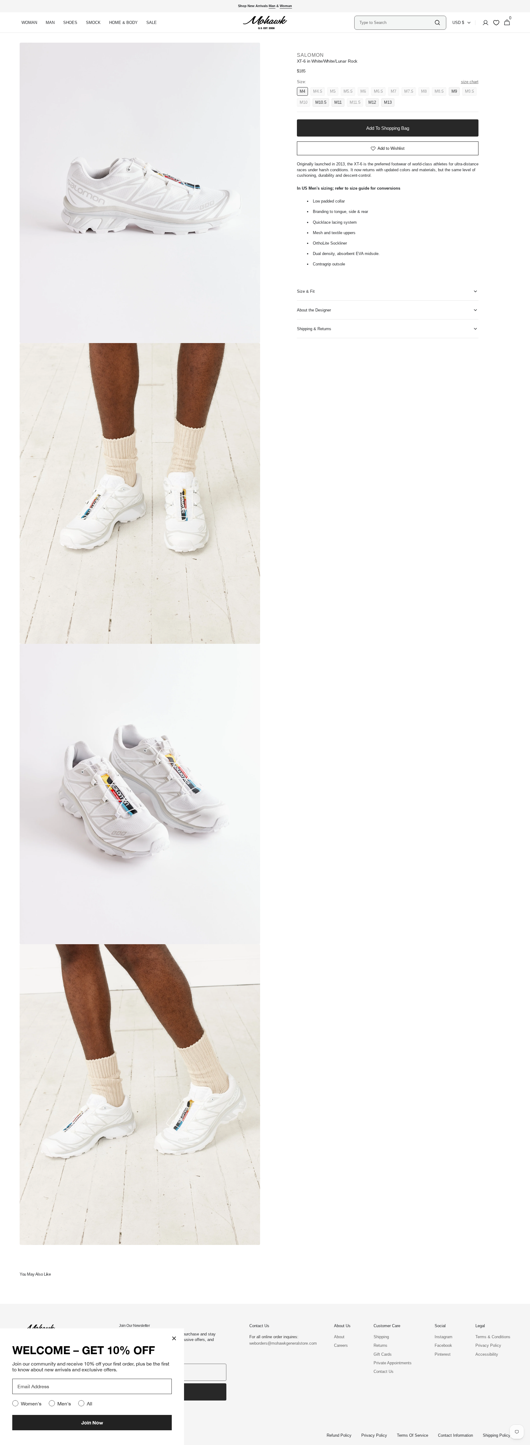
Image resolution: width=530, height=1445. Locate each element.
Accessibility (486, 1354)
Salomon (310, 55)
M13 (389, 103)
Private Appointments (393, 1363)
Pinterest (443, 1354)
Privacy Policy (488, 1345)
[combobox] (396, 22)
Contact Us (384, 1371)
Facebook (443, 1345)
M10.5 (322, 103)
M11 (339, 103)
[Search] (437, 22)
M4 (304, 92)
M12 (373, 103)
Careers (341, 1345)
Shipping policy (496, 1435)
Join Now (92, 1422)
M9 (455, 92)
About (339, 1337)
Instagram (443, 1337)
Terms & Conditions (492, 1337)
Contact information (455, 1435)
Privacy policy (374, 1435)
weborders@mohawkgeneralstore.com (280, 1343)
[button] (483, 22)
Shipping (381, 1337)
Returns (380, 1345)
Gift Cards (383, 1354)
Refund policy (339, 1435)
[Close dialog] (174, 1338)
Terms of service (412, 1435)
